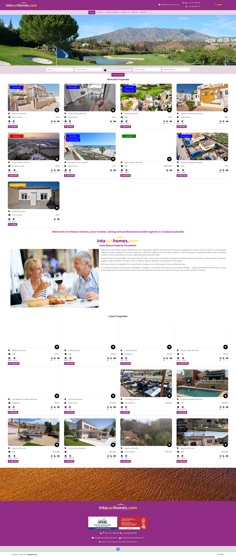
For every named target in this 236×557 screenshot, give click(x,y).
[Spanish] (220, 4)
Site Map (220, 554)
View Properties (118, 75)
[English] (216, 4)
